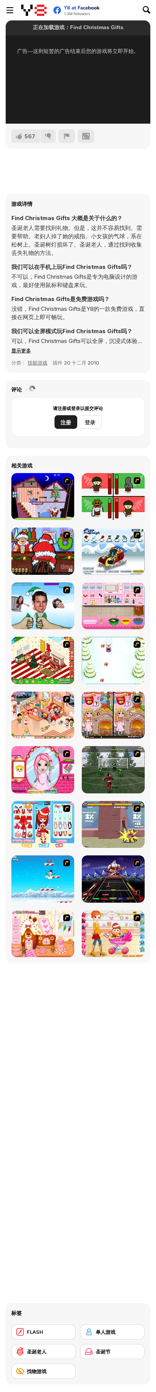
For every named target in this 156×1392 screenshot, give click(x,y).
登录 (90, 422)
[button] (21, 350)
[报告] (66, 136)
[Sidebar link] (9, 10)
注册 (66, 422)
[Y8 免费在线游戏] (34, 10)
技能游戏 (37, 363)
